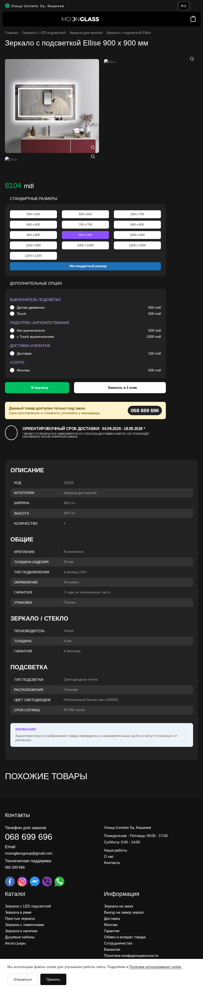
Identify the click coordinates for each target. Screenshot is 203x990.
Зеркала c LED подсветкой (43, 33)
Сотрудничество (118, 943)
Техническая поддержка (28, 861)
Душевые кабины (20, 937)
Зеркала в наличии (21, 931)
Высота (21, 513)
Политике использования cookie (155, 967)
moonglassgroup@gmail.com (28, 853)
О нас (109, 856)
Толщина (22, 641)
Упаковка (23, 602)
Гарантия (23, 592)
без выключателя (31, 330)
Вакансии (112, 949)
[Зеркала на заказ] (80, 19)
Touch (21, 314)
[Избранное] (186, 19)
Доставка (24, 353)
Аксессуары (15, 943)
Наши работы (115, 850)
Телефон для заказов (25, 828)
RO (184, 6)
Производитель (29, 631)
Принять (53, 979)
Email (10, 847)
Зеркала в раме (18, 912)
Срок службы (27, 710)
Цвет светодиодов (32, 700)
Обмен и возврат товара (125, 937)
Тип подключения (31, 572)
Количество (26, 523)
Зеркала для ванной (85, 33)
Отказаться (23, 979)
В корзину (39, 387)
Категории (24, 493)
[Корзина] (193, 19)
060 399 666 (15, 867)
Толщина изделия (31, 562)
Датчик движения (31, 307)
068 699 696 (145, 410)
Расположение (29, 690)
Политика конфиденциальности (131, 955)
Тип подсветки (28, 680)
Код (17, 483)
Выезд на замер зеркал (124, 912)
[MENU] (9, 19)
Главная (11, 33)
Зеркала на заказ (118, 906)
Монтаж (23, 370)
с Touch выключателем (35, 337)
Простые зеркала (20, 918)
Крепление (24, 552)
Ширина (21, 503)
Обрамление (26, 582)
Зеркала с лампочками (24, 925)
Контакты (112, 863)
